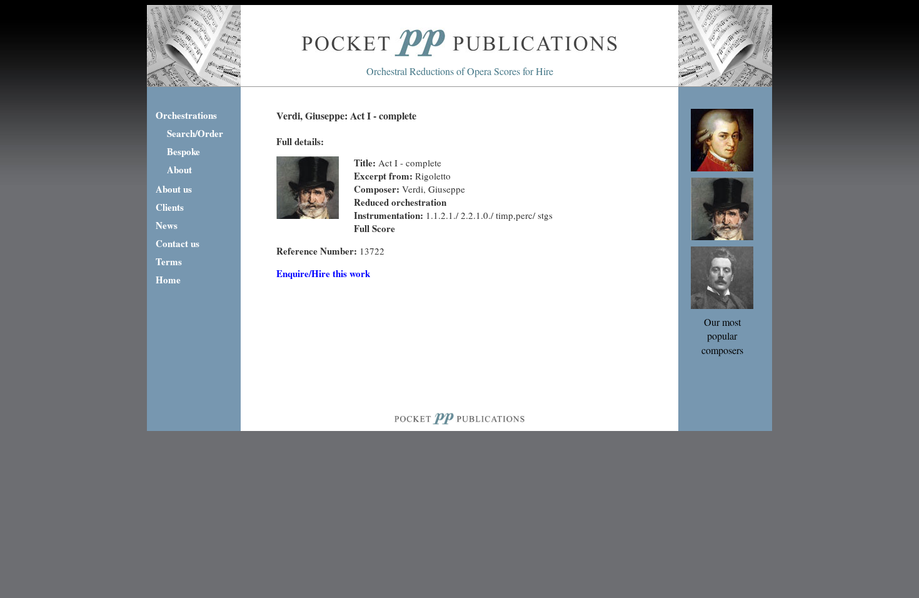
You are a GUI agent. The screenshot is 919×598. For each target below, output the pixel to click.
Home (168, 279)
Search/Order (195, 133)
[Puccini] (722, 305)
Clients (170, 207)
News (167, 225)
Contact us (177, 243)
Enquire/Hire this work (323, 273)
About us (174, 189)
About (179, 169)
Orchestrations (186, 115)
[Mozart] (722, 167)
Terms (169, 261)
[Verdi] (722, 236)
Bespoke (183, 151)
